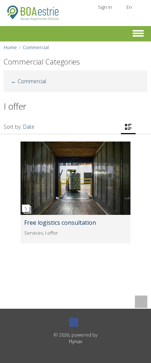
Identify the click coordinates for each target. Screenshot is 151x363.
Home (10, 47)
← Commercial (28, 81)
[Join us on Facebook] (73, 322)
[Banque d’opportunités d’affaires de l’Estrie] (33, 12)
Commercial (36, 47)
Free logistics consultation (60, 223)
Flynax (75, 341)
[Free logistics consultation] (75, 145)
